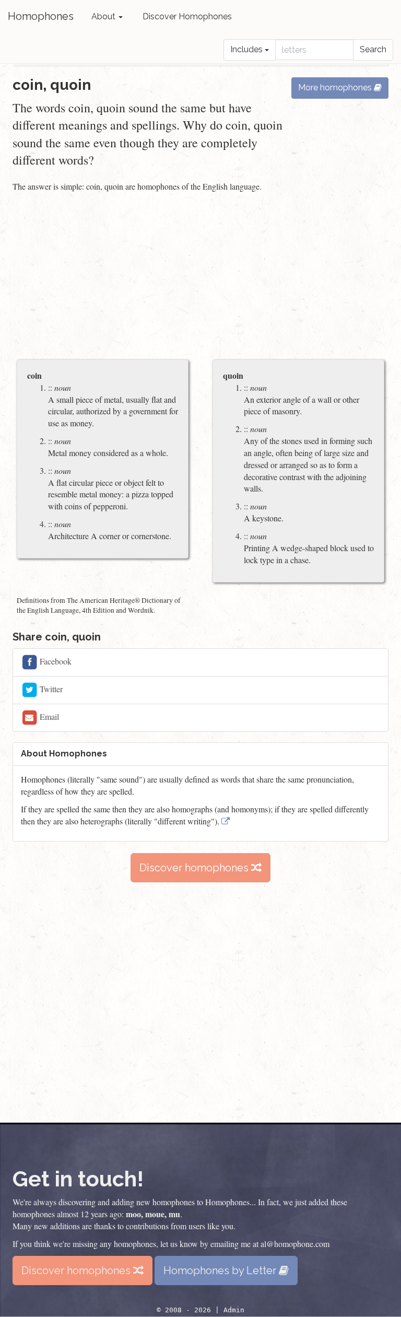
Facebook (55, 661)
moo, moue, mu (153, 1214)
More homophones (336, 87)
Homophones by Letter (221, 1270)
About (104, 16)
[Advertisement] (200, 277)
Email (48, 716)
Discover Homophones (187, 16)
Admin (233, 1310)
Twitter (50, 688)
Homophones (41, 16)
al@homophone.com (295, 1243)
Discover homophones (195, 867)
